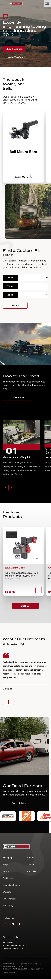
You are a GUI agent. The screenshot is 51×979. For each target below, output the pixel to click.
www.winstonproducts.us (13, 966)
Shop (5, 864)
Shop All (25, 605)
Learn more (17, 397)
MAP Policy (8, 905)
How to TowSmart (15, 57)
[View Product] (38, 590)
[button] (5, 487)
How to (6, 871)
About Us (31, 871)
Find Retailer (8, 878)
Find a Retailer (19, 803)
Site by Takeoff (9, 973)
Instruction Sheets (11, 885)
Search (15, 305)
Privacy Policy (9, 899)
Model (10, 295)
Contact (31, 857)
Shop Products (14, 49)
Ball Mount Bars (15, 568)
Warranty (7, 892)
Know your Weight (16, 457)
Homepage (8, 857)
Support (31, 864)
